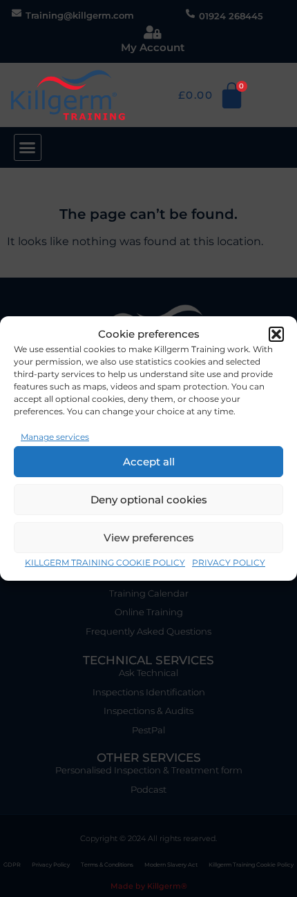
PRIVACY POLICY (228, 562)
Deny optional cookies (148, 499)
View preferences (149, 537)
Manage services (55, 437)
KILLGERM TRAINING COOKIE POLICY (105, 562)
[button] (276, 334)
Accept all (149, 461)
